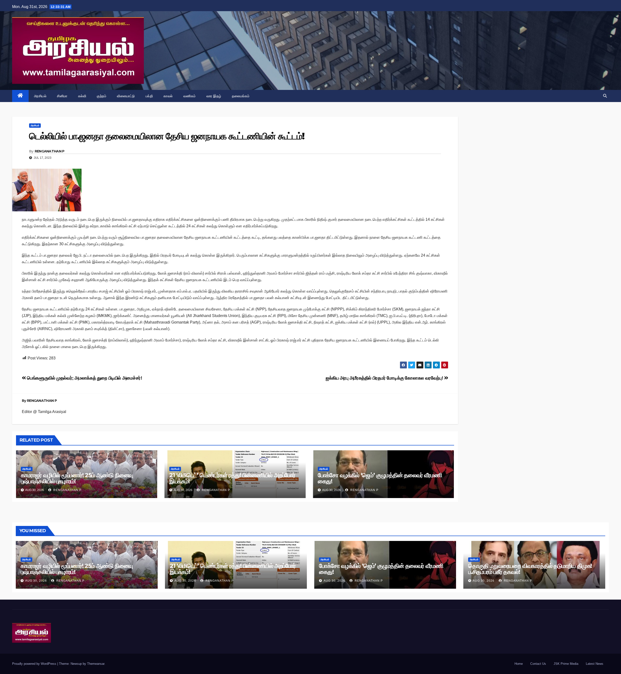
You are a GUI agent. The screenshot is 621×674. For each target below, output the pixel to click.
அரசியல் (40, 96)
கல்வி (82, 96)
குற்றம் (101, 96)
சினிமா (62, 96)
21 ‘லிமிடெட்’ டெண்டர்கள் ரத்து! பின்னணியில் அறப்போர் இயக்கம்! (232, 478)
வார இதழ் (213, 96)
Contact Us (538, 664)
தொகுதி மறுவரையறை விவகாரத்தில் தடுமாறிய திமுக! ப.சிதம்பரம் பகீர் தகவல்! (530, 568)
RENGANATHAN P (50, 151)
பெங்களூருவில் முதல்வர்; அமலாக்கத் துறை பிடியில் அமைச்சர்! (84, 378)
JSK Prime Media (566, 664)
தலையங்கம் (241, 96)
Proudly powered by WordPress (34, 664)
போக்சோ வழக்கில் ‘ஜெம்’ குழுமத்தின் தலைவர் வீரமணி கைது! (380, 478)
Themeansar (95, 664)
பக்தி (149, 96)
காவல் (168, 96)
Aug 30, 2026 (36, 580)
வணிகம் (189, 96)
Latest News (594, 664)
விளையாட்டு (126, 96)
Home (519, 664)
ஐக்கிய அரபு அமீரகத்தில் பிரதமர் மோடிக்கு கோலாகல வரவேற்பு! (385, 378)
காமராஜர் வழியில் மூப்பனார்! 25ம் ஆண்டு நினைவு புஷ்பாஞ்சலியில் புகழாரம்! (77, 478)
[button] (605, 96)
